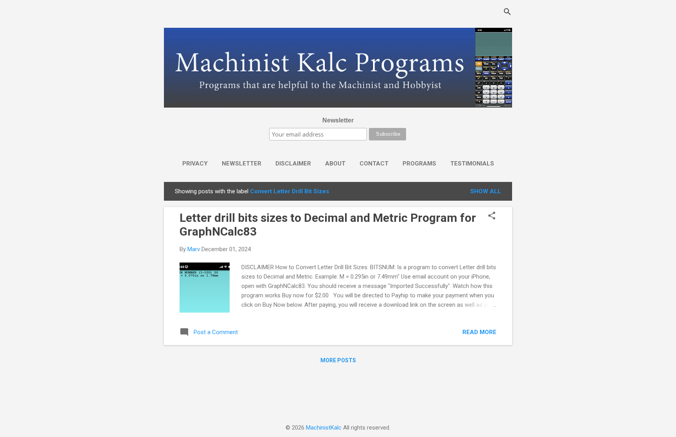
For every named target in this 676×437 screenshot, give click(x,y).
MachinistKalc (324, 427)
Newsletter (338, 120)
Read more (479, 332)
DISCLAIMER (293, 163)
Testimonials (472, 163)
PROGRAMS (419, 163)
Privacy (195, 163)
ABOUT (335, 163)
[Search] (507, 12)
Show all (485, 191)
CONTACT (374, 163)
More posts (338, 360)
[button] (491, 216)
